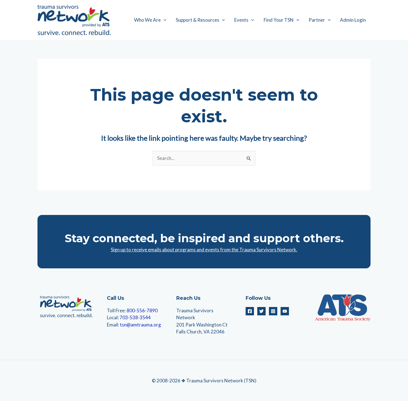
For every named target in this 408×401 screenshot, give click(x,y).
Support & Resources (197, 20)
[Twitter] (261, 311)
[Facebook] (250, 311)
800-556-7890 (142, 310)
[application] (163, 20)
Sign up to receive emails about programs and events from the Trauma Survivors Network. (204, 250)
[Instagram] (273, 311)
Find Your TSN (279, 20)
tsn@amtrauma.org (140, 325)
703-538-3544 (135, 317)
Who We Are (147, 20)
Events (241, 20)
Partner (317, 20)
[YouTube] (285, 311)
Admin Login (353, 20)
